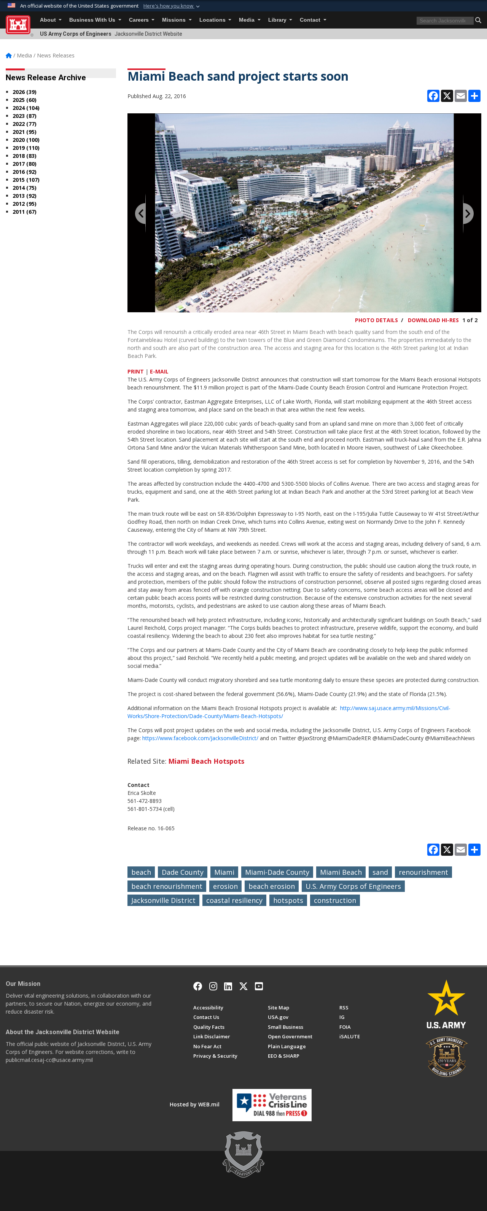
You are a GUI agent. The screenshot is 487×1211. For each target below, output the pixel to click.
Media (247, 20)
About (48, 20)
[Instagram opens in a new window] (213, 986)
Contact (311, 20)
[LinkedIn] (228, 986)
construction (335, 900)
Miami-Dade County (277, 872)
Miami (224, 872)
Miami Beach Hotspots (206, 761)
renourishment (423, 872)
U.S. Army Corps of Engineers (353, 886)
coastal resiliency (234, 900)
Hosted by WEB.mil (195, 1104)
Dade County (183, 872)
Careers (139, 20)
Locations (213, 20)
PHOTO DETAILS (376, 320)
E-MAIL (159, 371)
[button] (172, 6)
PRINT (135, 371)
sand (380, 872)
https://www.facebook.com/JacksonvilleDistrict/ (200, 738)
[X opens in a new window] (243, 986)
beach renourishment (166, 886)
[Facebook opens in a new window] (197, 986)
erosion (225, 886)
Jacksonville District (163, 900)
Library (278, 20)
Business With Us (93, 20)
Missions (174, 20)
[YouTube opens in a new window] (259, 986)
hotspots (288, 900)
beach (141, 872)
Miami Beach (341, 872)
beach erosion (271, 886)
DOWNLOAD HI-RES (433, 320)
